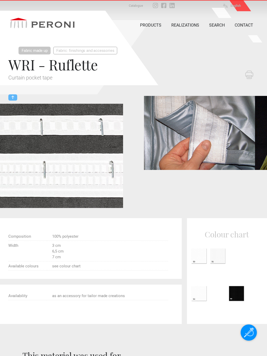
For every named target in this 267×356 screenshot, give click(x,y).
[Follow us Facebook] (163, 5)
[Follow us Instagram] (155, 5)
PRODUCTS (150, 25)
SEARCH (217, 25)
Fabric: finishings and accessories (85, 50)
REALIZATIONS (185, 25)
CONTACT (244, 25)
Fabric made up (34, 50)
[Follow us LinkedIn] (172, 5)
